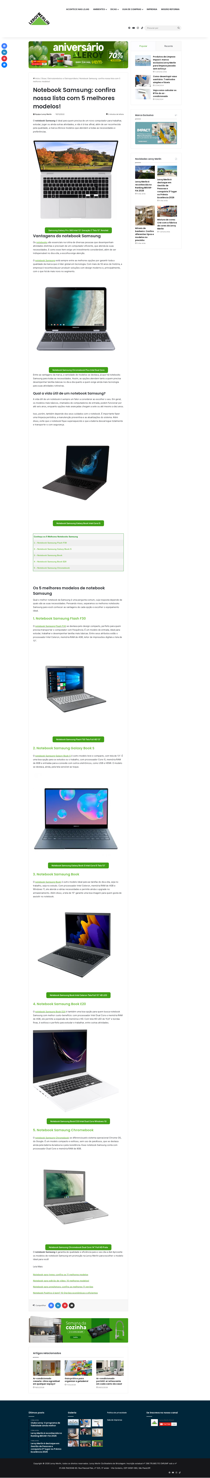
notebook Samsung (45, 260)
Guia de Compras (131, 9)
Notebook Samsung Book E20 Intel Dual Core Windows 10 (78, 1121)
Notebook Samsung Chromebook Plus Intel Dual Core (78, 370)
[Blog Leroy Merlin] (39, 18)
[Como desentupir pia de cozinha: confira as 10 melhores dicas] (85, 1431)
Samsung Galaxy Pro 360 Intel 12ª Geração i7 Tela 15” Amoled (78, 230)
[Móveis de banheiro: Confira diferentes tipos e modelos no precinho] (145, 215)
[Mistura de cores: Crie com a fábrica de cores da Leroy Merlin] (167, 211)
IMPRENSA (152, 9)
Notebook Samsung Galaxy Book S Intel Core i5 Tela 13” (78, 865)
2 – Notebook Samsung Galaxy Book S (52, 549)
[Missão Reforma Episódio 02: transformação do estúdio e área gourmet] (97, 1443)
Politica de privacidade (117, 1412)
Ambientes (99, 9)
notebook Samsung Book (48, 882)
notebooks (41, 242)
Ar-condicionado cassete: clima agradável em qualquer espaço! (46, 1381)
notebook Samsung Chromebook (52, 1137)
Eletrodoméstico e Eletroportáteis (63, 78)
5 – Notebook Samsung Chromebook (52, 568)
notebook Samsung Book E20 (50, 1011)
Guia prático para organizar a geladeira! (76, 1380)
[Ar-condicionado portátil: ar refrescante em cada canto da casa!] (110, 1368)
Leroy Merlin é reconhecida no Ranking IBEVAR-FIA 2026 (143, 186)
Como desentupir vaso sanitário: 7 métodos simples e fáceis (165, 79)
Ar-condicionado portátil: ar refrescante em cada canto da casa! (109, 1381)
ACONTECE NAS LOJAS (77, 9)
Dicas (113, 9)
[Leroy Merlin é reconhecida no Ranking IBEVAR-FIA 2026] (145, 172)
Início (37, 78)
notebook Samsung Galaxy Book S (53, 755)
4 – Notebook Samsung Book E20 (50, 561)
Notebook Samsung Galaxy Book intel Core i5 (78, 523)
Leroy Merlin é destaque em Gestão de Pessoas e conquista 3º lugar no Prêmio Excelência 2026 (167, 188)
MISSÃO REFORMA (170, 9)
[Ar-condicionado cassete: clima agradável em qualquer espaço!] (46, 1368)
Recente (168, 46)
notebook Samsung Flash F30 (50, 626)
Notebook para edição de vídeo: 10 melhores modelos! (61, 1280)
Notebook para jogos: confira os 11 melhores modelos (60, 1274)
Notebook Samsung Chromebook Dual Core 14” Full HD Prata (78, 1247)
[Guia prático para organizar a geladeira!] (78, 1368)
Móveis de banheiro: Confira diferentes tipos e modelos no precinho (144, 234)
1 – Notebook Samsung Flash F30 (50, 543)
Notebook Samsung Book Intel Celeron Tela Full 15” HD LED (78, 995)
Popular (143, 46)
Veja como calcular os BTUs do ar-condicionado (164, 93)
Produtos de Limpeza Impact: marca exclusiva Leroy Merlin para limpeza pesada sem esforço (164, 62)
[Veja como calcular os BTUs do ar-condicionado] (143, 94)
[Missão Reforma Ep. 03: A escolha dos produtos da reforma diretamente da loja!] (85, 1443)
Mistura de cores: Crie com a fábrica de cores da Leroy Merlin (167, 224)
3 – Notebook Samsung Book (48, 555)
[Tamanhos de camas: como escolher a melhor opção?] (73, 1433)
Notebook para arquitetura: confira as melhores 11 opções (63, 1286)
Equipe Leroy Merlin (43, 114)
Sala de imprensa (114, 1420)
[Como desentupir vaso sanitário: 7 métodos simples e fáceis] (143, 81)
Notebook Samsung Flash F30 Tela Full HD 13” (78, 739)
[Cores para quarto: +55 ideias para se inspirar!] (97, 1432)
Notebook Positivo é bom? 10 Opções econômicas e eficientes (65, 1292)
